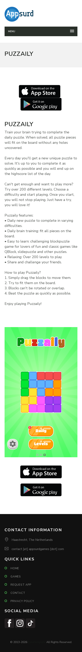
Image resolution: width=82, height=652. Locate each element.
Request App (21, 585)
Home (15, 568)
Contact (18, 593)
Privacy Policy (22, 601)
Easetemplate (37, 642)
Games (16, 576)
